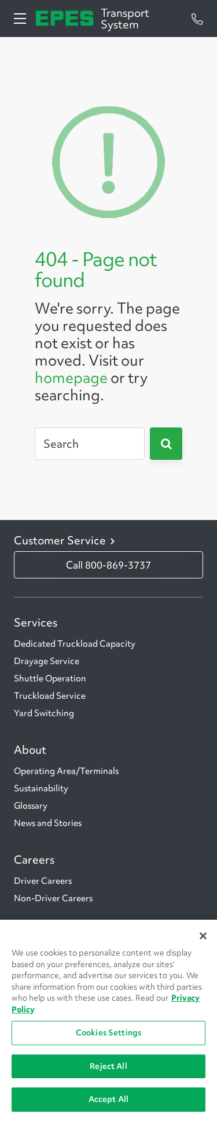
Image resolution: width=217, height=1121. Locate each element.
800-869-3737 (118, 564)
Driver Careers (43, 881)
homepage (71, 378)
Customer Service (60, 540)
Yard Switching (44, 713)
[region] (108, 1020)
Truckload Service (50, 696)
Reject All (108, 1066)
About (30, 749)
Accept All (108, 1099)
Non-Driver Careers (53, 898)
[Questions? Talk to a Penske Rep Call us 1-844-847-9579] (197, 18)
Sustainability (41, 788)
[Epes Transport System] (64, 18)
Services (35, 622)
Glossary (30, 806)
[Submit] (166, 443)
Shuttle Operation (50, 678)
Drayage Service (46, 661)
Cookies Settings (108, 1032)
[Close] (203, 936)
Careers (34, 859)
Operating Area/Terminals (66, 771)
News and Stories (48, 823)
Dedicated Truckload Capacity (74, 644)
